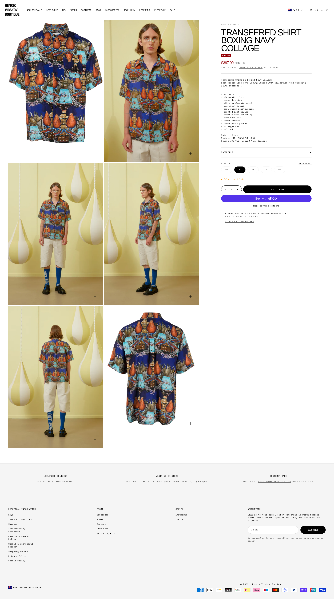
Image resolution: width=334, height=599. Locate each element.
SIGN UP (167, 338)
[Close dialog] (200, 247)
